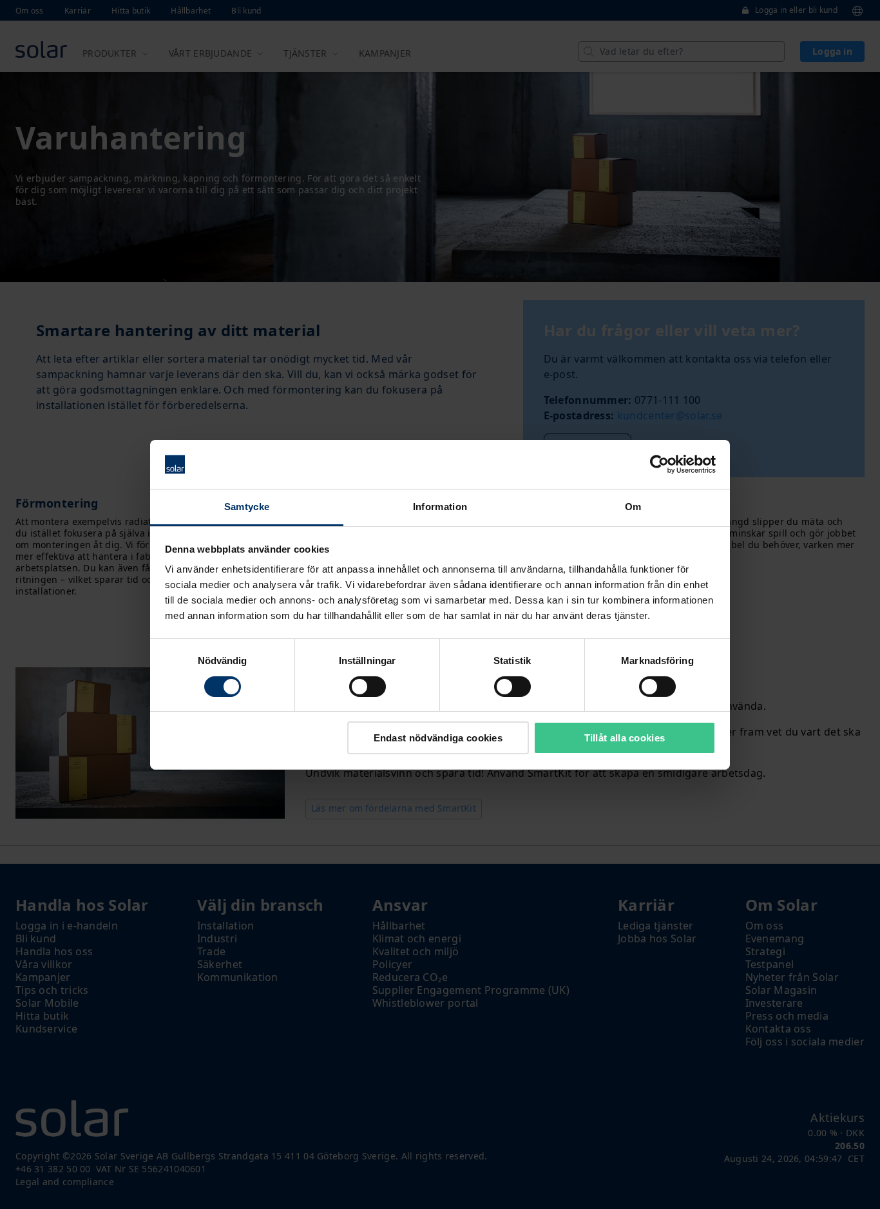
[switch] (367, 686)
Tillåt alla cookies (624, 737)
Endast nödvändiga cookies (438, 737)
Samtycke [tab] (246, 506)
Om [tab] (633, 506)
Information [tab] (440, 506)
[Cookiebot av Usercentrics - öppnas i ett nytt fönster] (659, 464)
